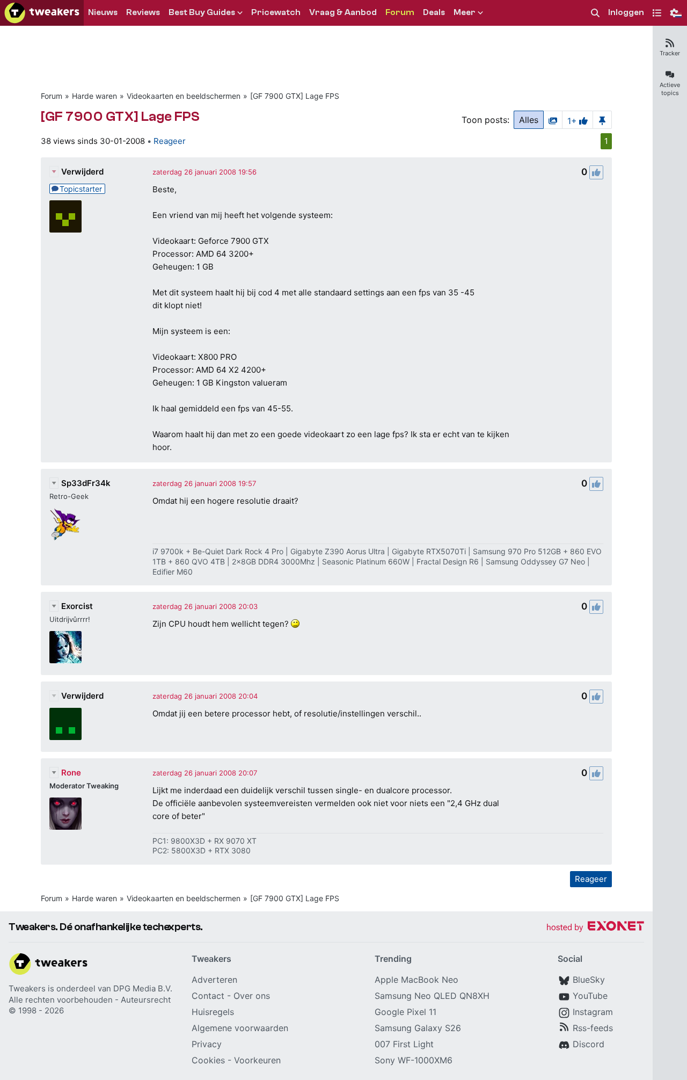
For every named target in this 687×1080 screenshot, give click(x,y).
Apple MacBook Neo (416, 979)
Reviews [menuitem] (143, 12)
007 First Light (404, 1044)
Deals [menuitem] (434, 12)
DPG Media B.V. (142, 988)
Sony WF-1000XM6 (413, 1060)
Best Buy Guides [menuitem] (202, 12)
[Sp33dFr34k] (65, 524)
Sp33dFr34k (86, 483)
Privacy (207, 1044)
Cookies (208, 1060)
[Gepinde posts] (602, 119)
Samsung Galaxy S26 (418, 1028)
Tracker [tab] (670, 53)
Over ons (251, 995)
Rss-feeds (593, 1028)
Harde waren (94, 95)
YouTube (590, 995)
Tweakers (27, 988)
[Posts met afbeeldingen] (553, 119)
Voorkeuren (257, 1060)
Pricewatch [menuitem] (276, 12)
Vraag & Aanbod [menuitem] (343, 12)
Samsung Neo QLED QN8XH (432, 995)
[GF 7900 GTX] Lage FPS (294, 95)
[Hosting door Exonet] (595, 928)
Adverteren (214, 979)
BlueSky (589, 979)
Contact (208, 995)
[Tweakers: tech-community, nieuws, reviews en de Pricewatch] (42, 13)
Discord (588, 1044)
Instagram (593, 1011)
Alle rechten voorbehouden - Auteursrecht (90, 1000)
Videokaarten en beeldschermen (183, 95)
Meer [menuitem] (465, 12)
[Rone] (65, 814)
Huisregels (213, 1011)
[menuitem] (595, 13)
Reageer (170, 141)
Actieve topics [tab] (670, 89)
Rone (71, 772)
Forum (51, 95)
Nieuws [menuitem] (103, 12)
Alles (528, 119)
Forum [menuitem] (399, 12)
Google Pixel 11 (405, 1011)
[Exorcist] (65, 647)
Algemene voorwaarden (240, 1028)
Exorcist (77, 606)
